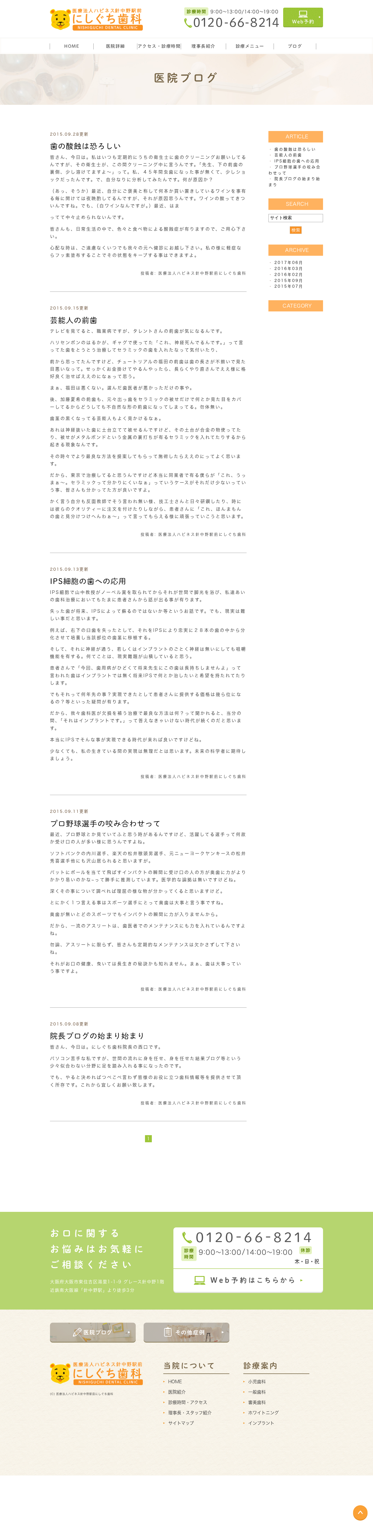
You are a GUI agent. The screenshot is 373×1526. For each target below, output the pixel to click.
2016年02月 (288, 274)
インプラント (261, 1423)
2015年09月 (288, 280)
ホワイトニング (263, 1413)
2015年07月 (288, 286)
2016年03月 (288, 268)
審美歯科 (257, 1402)
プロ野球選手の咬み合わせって (105, 823)
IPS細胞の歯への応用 (88, 581)
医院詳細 (115, 46)
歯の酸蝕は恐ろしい (85, 146)
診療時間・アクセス (187, 1402)
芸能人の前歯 (73, 320)
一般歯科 (257, 1392)
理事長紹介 (203, 46)
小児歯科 (257, 1381)
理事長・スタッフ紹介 (190, 1413)
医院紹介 (177, 1392)
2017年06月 (288, 262)
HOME (71, 46)
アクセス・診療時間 (159, 46)
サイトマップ (181, 1423)
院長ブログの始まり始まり (97, 1036)
